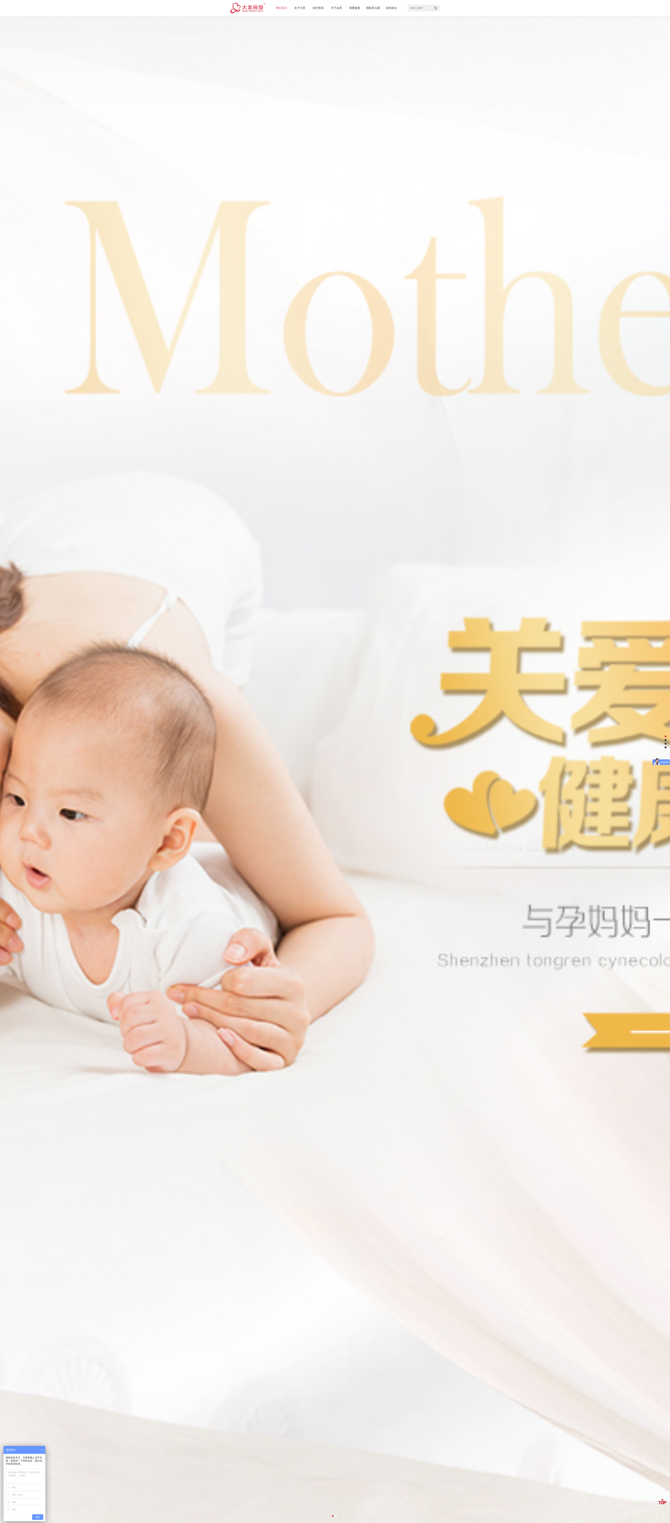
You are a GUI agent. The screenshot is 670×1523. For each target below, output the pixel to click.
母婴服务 (354, 7)
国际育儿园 (373, 7)
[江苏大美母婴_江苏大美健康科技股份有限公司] (247, 15)
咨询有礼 (391, 7)
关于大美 (299, 7)
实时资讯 (318, 7)
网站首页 (281, 7)
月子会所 (336, 7)
